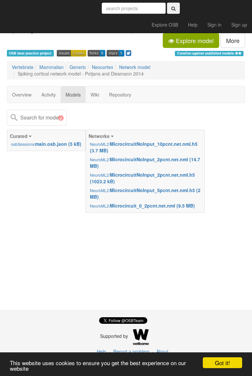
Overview (22, 94)
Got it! (222, 363)
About (162, 351)
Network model (134, 67)
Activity (48, 94)
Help (193, 24)
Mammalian (51, 67)
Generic (78, 67)
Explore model (194, 40)
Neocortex (102, 67)
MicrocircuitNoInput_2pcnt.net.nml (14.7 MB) (145, 162)
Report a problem (131, 351)
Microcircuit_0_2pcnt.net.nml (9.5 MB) (142, 205)
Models (73, 94)
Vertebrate (22, 67)
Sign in (214, 24)
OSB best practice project (30, 53)
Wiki (95, 94)
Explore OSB (165, 24)
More (233, 40)
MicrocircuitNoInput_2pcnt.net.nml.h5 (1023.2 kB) (142, 178)
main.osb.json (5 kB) (46, 144)
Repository (120, 94)
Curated (45, 140)
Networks (144, 171)
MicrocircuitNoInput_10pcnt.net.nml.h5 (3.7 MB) (144, 147)
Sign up (239, 24)
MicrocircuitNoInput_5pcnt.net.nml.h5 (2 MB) (145, 193)
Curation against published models (206, 53)
